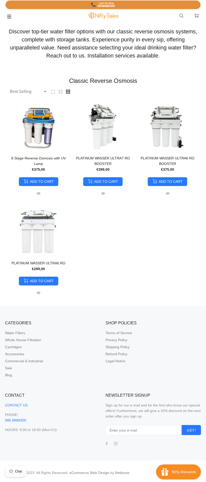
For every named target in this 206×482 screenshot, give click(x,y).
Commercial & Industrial (24, 361)
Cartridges (13, 347)
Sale (8, 368)
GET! (191, 430)
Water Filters (15, 333)
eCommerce (79, 473)
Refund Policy (116, 354)
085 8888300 (15, 420)
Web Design (99, 473)
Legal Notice (115, 361)
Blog (8, 375)
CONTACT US (16, 405)
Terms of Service (119, 333)
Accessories (14, 354)
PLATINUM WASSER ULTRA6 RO (38, 263)
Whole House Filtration (23, 340)
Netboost (122, 473)
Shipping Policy (118, 347)
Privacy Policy (116, 340)
